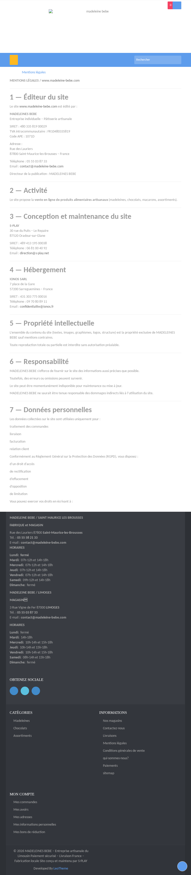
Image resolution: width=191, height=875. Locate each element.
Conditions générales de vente (124, 751)
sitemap (108, 773)
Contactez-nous (114, 728)
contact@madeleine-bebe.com (41, 166)
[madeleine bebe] (96, 31)
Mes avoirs (20, 810)
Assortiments (22, 736)
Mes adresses (22, 817)
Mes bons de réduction (29, 832)
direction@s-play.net (34, 253)
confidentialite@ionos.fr (37, 307)
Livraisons (109, 736)
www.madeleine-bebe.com (61, 81)
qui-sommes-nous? (116, 758)
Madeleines (21, 721)
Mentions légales (115, 743)
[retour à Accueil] (11, 72)
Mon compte (22, 794)
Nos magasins (112, 721)
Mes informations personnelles (34, 825)
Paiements (110, 766)
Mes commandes (25, 802)
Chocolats (20, 728)
